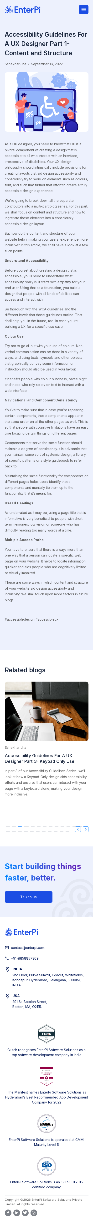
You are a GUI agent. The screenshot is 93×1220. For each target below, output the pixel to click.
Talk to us (28, 897)
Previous (78, 829)
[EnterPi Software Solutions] (42, 9)
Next (85, 829)
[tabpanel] (46, 742)
